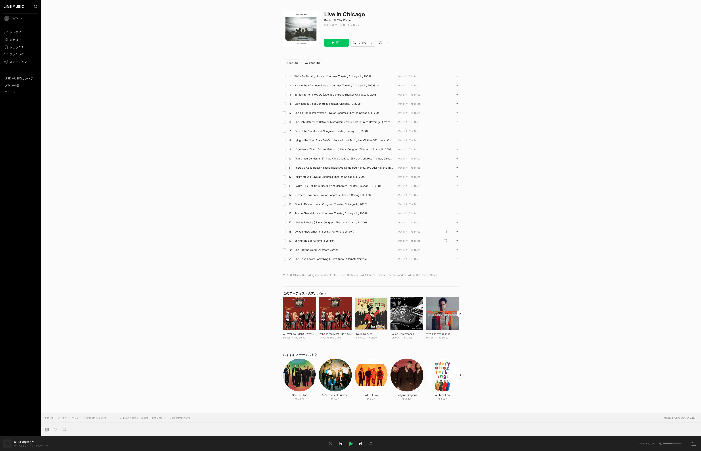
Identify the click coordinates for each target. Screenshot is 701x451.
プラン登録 (11, 85)
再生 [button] (338, 42)
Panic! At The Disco (337, 20)
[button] (350, 444)
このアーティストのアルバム (304, 294)
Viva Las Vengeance (442, 333)
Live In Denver (371, 333)
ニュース (10, 92)
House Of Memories (406, 333)
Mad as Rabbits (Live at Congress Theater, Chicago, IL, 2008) (331, 222)
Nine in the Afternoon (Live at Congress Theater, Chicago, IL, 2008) (334, 85)
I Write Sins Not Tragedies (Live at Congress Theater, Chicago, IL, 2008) (337, 185)
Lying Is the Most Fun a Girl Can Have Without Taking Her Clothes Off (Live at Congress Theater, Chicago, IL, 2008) (343, 140)
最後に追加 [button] (314, 62)
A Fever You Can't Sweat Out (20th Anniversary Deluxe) (299, 333)
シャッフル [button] (365, 42)
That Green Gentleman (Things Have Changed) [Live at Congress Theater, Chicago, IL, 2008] (343, 158)
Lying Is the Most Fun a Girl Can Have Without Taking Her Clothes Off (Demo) (335, 333)
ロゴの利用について (180, 417)
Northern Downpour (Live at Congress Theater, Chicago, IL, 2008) (333, 195)
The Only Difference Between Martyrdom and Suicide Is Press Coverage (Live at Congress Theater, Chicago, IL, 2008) (343, 122)
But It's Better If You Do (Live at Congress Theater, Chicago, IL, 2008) (336, 94)
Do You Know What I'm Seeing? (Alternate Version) (324, 231)
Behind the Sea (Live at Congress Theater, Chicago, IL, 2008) (331, 131)
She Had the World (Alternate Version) (316, 249)
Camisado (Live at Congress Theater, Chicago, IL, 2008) (328, 103)
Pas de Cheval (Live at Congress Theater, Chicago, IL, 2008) (330, 213)
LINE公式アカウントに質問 (134, 417)
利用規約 (49, 417)
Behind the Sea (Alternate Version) (314, 240)
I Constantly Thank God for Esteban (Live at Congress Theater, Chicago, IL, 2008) (343, 149)
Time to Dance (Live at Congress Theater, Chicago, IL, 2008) (330, 204)
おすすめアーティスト (300, 356)
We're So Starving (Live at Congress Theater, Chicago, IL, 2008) (332, 76)
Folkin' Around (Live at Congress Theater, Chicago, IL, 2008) (330, 176)
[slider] (667, 443)
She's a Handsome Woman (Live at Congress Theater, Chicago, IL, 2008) (337, 112)
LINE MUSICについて (18, 78)
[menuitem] (20, 32)
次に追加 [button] (293, 62)
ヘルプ (112, 417)
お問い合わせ (159, 417)
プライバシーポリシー (69, 417)
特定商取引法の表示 (95, 417)
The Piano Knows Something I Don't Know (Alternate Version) (330, 258)
